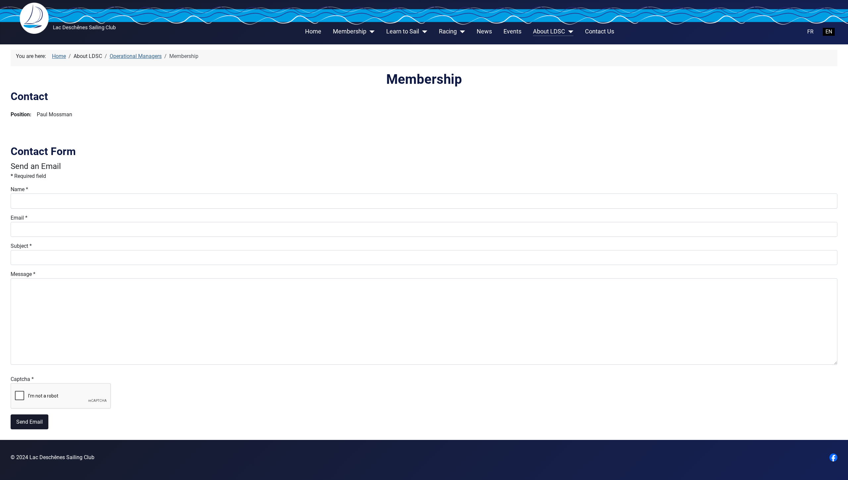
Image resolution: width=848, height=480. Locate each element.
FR (810, 31)
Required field (28, 176)
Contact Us (599, 31)
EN (828, 31)
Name (19, 189)
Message (23, 274)
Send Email (29, 422)
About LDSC (549, 31)
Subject (21, 246)
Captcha (22, 379)
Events (512, 31)
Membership (349, 31)
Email (19, 218)
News (484, 31)
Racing (448, 31)
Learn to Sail (402, 31)
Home (313, 31)
